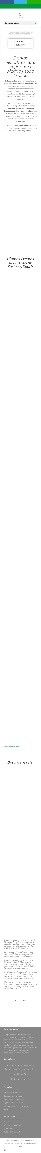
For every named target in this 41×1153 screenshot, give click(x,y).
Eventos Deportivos (26, 305)
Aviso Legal (8, 1122)
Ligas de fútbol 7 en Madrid (14, 1103)
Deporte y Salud (12, 305)
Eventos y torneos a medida (14, 1096)
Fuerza (21, 716)
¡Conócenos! (20, 1000)
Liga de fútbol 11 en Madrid (14, 1099)
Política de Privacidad (12, 1132)
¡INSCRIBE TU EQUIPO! (20, 43)
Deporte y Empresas (24, 302)
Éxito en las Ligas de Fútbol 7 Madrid (20, 505)
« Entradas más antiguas (13, 746)
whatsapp (34, 2)
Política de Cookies (11, 1128)
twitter (20, 2)
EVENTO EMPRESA (20, 233)
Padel (14, 307)
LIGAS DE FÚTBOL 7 (20, 157)
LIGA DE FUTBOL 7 (20, 33)
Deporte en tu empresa (12, 1093)
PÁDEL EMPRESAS (20, 196)
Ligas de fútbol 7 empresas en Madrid (18, 1106)
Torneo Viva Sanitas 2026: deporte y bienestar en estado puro (20, 298)
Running (28, 716)
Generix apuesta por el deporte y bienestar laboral (18, 709)
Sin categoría (16, 511)
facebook (7, 2)
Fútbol (8, 307)
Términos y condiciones (12, 1125)
